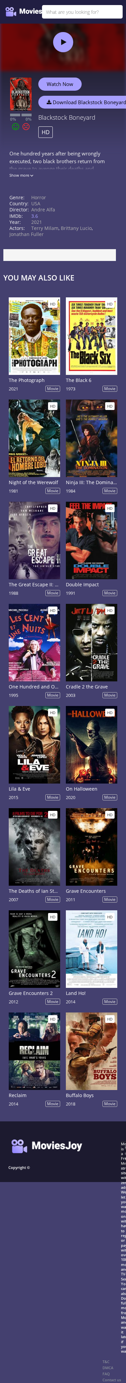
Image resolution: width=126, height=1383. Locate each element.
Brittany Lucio (76, 228)
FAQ (106, 1373)
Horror (38, 197)
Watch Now (60, 84)
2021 (36, 222)
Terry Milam (44, 228)
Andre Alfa (43, 209)
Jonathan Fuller (26, 234)
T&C (106, 1361)
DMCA (107, 1367)
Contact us (111, 1379)
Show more (19, 175)
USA (35, 203)
